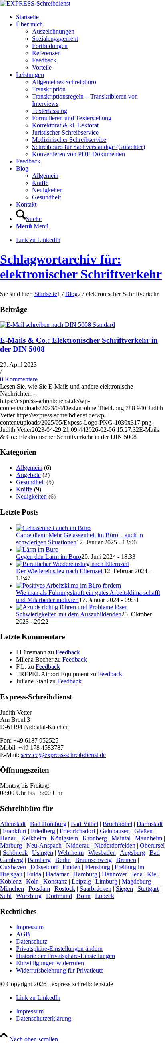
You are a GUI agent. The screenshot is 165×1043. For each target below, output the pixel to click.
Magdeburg (136, 881)
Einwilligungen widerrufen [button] (50, 963)
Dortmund (59, 895)
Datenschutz (31, 941)
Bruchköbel (117, 823)
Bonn (83, 895)
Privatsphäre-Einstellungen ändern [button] (59, 948)
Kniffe (24, 489)
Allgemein (29, 467)
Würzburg (29, 895)
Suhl (6, 895)
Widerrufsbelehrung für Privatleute (59, 970)
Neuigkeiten (31, 496)
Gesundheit (30, 482)
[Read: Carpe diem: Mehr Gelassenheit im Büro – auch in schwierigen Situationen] (53, 527)
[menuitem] (90, 17)
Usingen (42, 852)
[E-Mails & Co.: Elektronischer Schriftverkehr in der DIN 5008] (57, 324)
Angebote (28, 474)
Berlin (63, 859)
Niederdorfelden (114, 845)
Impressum (30, 927)
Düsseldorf (44, 867)
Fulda (34, 874)
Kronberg (94, 838)
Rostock (64, 888)
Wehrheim (71, 852)
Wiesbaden (102, 852)
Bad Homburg (48, 823)
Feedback (68, 652)
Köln (32, 881)
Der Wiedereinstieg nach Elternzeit (60, 571)
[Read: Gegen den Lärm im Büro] (37, 549)
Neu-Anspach (44, 845)
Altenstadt (13, 823)
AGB (23, 934)
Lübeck (104, 895)
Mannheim (148, 838)
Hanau (8, 838)
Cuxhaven (13, 867)
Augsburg (132, 852)
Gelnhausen (115, 831)
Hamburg (85, 874)
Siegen (124, 888)
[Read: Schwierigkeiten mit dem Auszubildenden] (72, 607)
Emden (71, 867)
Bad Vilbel (84, 823)
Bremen (126, 859)
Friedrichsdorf (77, 831)
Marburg (11, 845)
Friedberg (43, 831)
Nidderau (78, 845)
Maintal (121, 838)
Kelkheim (33, 838)
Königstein (64, 838)
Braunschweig (93, 859)
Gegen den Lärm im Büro (48, 556)
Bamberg (39, 859)
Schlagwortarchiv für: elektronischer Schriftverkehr (81, 266)
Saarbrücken (95, 888)
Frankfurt (14, 831)
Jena (137, 874)
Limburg (106, 881)
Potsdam (39, 888)
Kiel (152, 874)
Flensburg (97, 867)
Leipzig (81, 881)
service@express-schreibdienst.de (63, 754)
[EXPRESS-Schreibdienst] (35, 3)
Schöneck (15, 852)
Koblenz (11, 881)
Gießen (143, 831)
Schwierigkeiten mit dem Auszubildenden (68, 614)
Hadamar (57, 874)
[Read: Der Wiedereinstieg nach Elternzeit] (72, 563)
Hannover (114, 874)
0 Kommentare (19, 379)
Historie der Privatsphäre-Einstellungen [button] (65, 955)
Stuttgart (148, 888)
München (12, 888)
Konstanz (55, 881)
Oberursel (152, 845)
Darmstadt (150, 823)
